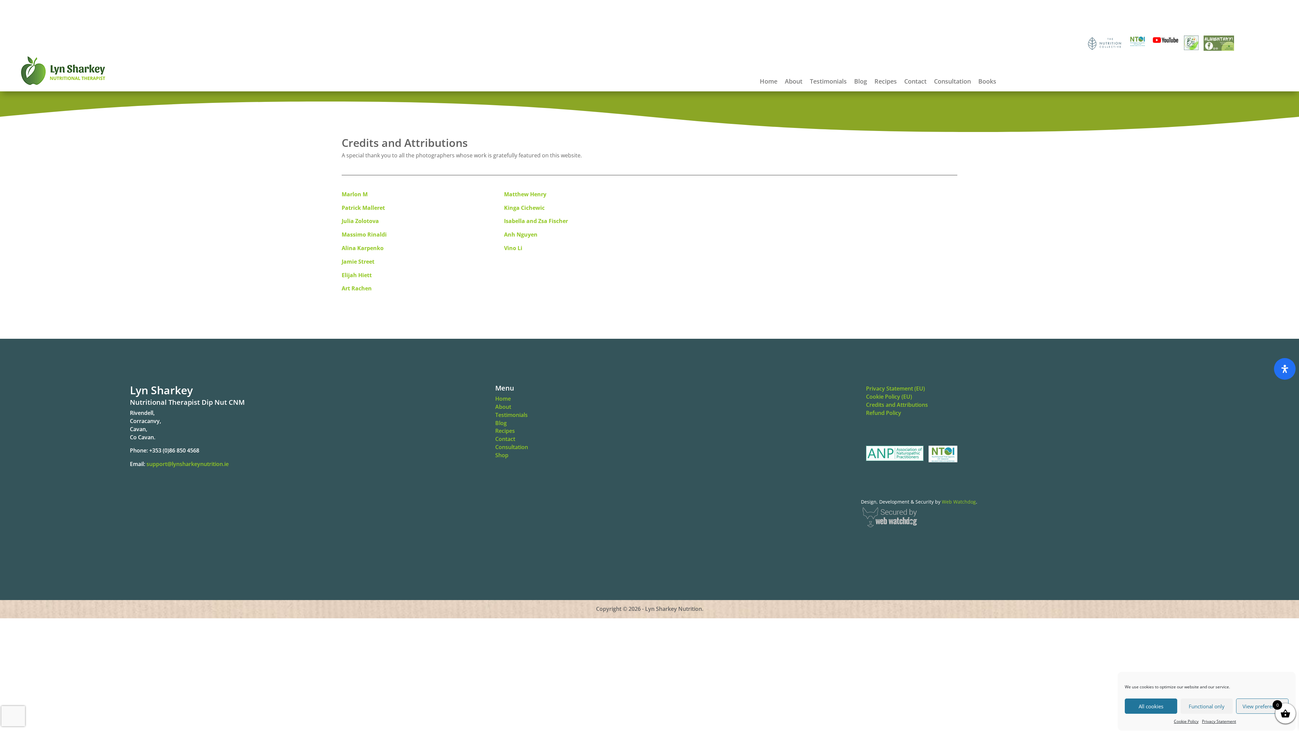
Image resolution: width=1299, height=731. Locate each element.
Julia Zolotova (361, 221)
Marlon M (355, 194)
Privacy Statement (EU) (895, 388)
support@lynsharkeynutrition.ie (187, 464)
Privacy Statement (1219, 721)
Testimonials (828, 82)
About (793, 82)
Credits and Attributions (897, 404)
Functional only (1207, 706)
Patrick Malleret (363, 208)
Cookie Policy (1186, 721)
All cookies (1151, 706)
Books (987, 82)
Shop (501, 455)
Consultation (952, 82)
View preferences (1262, 706)
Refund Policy (883, 413)
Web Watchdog (959, 502)
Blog (860, 82)
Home (768, 82)
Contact (915, 82)
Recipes (885, 82)
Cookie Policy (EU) (889, 396)
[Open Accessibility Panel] (1285, 369)
